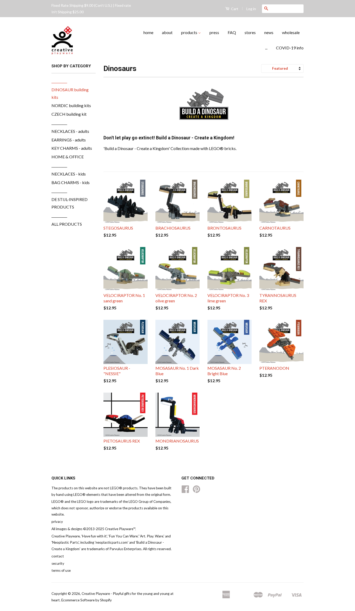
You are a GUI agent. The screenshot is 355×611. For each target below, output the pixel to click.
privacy (57, 521)
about (167, 32)
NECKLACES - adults (70, 131)
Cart (234, 8)
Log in (251, 8)
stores (250, 32)
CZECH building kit (69, 114)
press (214, 32)
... (266, 47)
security (57, 563)
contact (57, 556)
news (268, 32)
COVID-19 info (290, 47)
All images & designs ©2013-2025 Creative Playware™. (93, 529)
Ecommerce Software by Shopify (86, 600)
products (189, 32)
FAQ (232, 32)
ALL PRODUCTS (66, 224)
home (148, 32)
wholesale (291, 32)
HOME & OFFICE (67, 156)
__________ (59, 81)
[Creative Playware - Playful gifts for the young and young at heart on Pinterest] (196, 491)
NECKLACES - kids (68, 173)
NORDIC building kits (71, 105)
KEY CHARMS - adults (71, 148)
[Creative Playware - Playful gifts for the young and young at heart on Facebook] (185, 491)
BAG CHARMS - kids (70, 182)
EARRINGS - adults (68, 139)
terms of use (61, 570)
